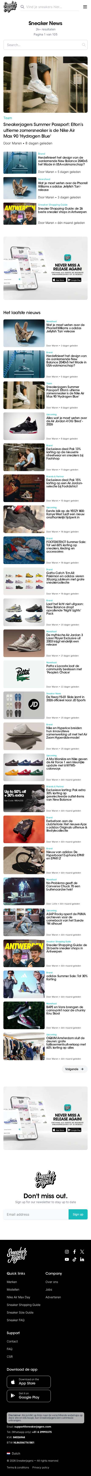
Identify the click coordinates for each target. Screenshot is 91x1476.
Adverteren (53, 1297)
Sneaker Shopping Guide (23, 1305)
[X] (82, 1252)
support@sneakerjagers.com (32, 1427)
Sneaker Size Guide (20, 1312)
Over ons (52, 1282)
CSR (10, 1356)
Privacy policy (40, 1467)
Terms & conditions (18, 1467)
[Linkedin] (82, 1259)
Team (7, 118)
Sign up (78, 1214)
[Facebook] (74, 1252)
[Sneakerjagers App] (45, 268)
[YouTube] (67, 1259)
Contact (12, 1341)
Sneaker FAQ (16, 1320)
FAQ (9, 1349)
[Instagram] (67, 1252)
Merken (12, 1282)
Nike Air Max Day (18, 1297)
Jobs (49, 1289)
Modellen (13, 1289)
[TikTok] (74, 1259)
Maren (17, 143)
